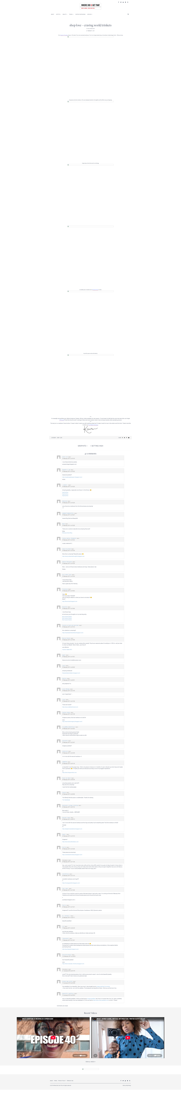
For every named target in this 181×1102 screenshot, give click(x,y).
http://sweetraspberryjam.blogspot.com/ (72, 477)
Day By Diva (65, 492)
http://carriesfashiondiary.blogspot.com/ (72, 854)
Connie (64, 792)
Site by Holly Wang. (127, 1085)
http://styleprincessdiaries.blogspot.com (72, 829)
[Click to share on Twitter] (124, 437)
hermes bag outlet (67, 981)
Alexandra (65, 740)
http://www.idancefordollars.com (70, 841)
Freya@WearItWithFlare (68, 727)
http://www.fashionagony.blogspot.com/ (72, 721)
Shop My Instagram (80, 14)
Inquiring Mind (66, 549)
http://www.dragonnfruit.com (69, 772)
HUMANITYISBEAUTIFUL (68, 513)
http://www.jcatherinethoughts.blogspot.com (73, 556)
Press (55, 1080)
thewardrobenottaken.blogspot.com (71, 673)
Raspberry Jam (66, 469)
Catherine (65, 751)
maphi (63, 655)
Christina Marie (66, 954)
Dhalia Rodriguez (67, 561)
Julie (63, 699)
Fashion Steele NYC (67, 649)
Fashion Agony (66, 712)
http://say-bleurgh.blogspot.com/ (70, 949)
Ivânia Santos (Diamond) (69, 538)
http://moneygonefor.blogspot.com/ (71, 883)
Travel (71, 14)
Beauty (65, 14)
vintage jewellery (91, 998)
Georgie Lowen (66, 817)
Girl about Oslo (66, 574)
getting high (96, 446)
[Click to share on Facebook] (122, 437)
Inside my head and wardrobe (70, 625)
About (52, 14)
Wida (63, 523)
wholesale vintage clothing (70, 805)
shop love (59, 437)
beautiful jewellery (68, 993)
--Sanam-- (65, 485)
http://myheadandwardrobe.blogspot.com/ (72, 632)
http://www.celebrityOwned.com (70, 707)
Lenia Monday (66, 689)
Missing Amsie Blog (67, 533)
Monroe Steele (66, 638)
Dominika (64, 501)
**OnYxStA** (65, 938)
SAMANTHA (64, 761)
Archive (89, 14)
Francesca (65, 589)
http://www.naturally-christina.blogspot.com (73, 963)
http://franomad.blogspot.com (69, 601)
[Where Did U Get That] (90, 6)
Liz (63, 926)
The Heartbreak (66, 800)
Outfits (58, 14)
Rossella (64, 607)
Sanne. (64, 834)
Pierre (64, 905)
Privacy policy (62, 1080)
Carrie (64, 847)
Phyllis (64, 678)
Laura (63, 665)
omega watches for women (103, 986)
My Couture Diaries (67, 616)
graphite (82, 446)
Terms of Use (70, 1080)
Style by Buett (66, 778)
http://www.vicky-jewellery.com (100, 1000)
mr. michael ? (66, 915)
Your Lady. (65, 888)
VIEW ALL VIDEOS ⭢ (90, 1061)
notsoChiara (65, 874)
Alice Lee (65, 456)
